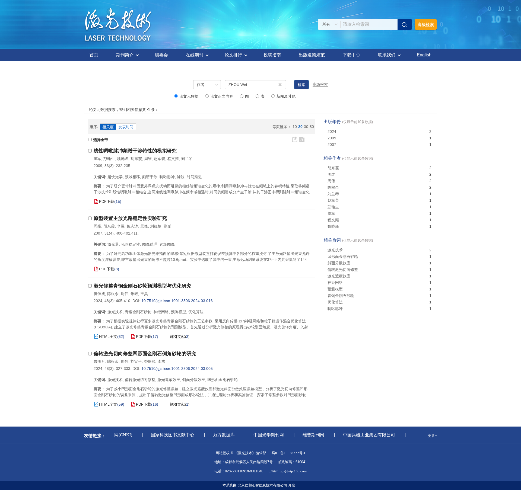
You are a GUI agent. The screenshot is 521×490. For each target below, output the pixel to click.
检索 (301, 84)
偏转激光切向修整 (343, 269)
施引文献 (177, 336)
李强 (121, 226)
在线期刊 (194, 55)
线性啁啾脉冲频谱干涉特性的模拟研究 (135, 150)
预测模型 (335, 289)
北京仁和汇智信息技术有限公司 (262, 485)
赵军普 (159, 158)
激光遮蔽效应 (339, 276)
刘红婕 (155, 226)
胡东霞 (136, 158)
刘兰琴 (186, 158)
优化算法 (335, 302)
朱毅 (134, 294)
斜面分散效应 (339, 263)
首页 (94, 55)
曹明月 (99, 361)
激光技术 (335, 250)
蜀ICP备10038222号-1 (288, 453)
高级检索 (426, 24)
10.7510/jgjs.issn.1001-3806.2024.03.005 (177, 368)
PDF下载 (106, 201)
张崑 (167, 226)
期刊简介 (125, 55)
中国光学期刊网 (265, 435)
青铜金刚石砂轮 (341, 295)
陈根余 (113, 294)
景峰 (144, 226)
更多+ (432, 436)
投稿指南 (272, 55)
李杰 (161, 361)
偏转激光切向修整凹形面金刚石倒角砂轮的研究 (145, 353)
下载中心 (351, 55)
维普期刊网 (310, 435)
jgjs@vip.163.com (293, 471)
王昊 (144, 294)
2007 (332, 144)
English (424, 55)
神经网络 (335, 282)
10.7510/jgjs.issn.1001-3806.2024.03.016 (177, 301)
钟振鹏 (149, 361)
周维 (148, 158)
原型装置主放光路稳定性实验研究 (130, 218)
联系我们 (386, 55)
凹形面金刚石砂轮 (343, 256)
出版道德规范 (312, 55)
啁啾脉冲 (335, 308)
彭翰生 (109, 158)
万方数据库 (220, 435)
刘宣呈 (136, 361)
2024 (332, 131)
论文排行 (233, 55)
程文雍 (173, 158)
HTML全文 (108, 336)
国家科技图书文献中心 (169, 435)
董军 (97, 158)
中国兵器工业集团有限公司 (365, 435)
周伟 (124, 294)
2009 (332, 138)
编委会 (161, 55)
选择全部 (100, 139)
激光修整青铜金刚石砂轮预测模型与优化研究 (142, 286)
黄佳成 (99, 294)
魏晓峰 (122, 158)
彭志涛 (132, 226)
